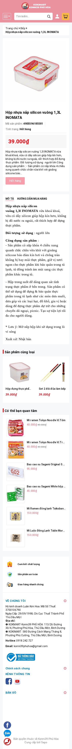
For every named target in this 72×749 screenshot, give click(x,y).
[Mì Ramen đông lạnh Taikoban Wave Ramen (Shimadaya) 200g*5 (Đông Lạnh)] (15, 516)
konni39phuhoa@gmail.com (31, 646)
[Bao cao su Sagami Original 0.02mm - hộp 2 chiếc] (15, 472)
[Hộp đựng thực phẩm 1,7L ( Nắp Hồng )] (19, 372)
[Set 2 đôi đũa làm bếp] (52, 372)
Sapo (44, 742)
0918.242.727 (24, 640)
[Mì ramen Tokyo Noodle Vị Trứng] (15, 450)
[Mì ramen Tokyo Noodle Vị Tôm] (15, 428)
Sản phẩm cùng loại (20, 352)
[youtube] (18, 680)
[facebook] (9, 680)
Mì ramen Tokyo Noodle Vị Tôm (46, 420)
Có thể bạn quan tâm (21, 411)
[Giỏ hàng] (65, 16)
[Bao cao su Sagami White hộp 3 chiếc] (15, 494)
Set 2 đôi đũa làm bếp (52, 388)
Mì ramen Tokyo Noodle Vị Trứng (47, 442)
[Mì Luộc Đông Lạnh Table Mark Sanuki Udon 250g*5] (15, 538)
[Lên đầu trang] (65, 742)
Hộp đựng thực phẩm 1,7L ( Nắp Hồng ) (29, 388)
